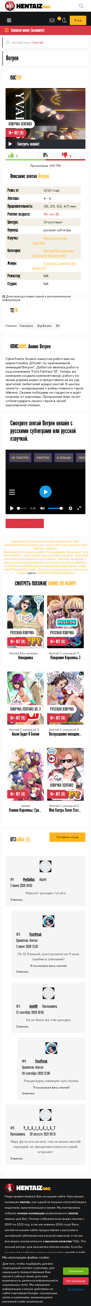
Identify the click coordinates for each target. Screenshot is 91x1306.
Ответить (16, 899)
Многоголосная (55, 238)
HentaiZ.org (20, 42)
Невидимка (25, 657)
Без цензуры (65, 251)
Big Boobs (45, 325)
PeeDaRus (29, 879)
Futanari (50, 263)
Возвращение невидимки (65, 734)
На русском (56, 255)
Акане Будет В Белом (25, 734)
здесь (31, 573)
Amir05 (33, 1006)
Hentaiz (32, 6)
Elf (44, 268)
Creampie (64, 263)
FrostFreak (35, 934)
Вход (78, 20)
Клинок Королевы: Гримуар (27, 810)
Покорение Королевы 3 (65, 657)
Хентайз (39, 243)
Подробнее (75, 1289)
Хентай (49, 251)
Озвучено (40, 255)
